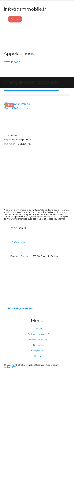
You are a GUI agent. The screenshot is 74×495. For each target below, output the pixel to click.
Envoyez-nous (38, 350)
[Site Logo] (18, 36)
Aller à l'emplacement (19, 308)
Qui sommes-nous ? (38, 334)
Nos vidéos (38, 345)
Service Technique (38, 339)
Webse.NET (10, 367)
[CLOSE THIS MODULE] (64, 373)
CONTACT (14, 135)
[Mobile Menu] (6, 72)
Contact (38, 356)
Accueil (38, 328)
